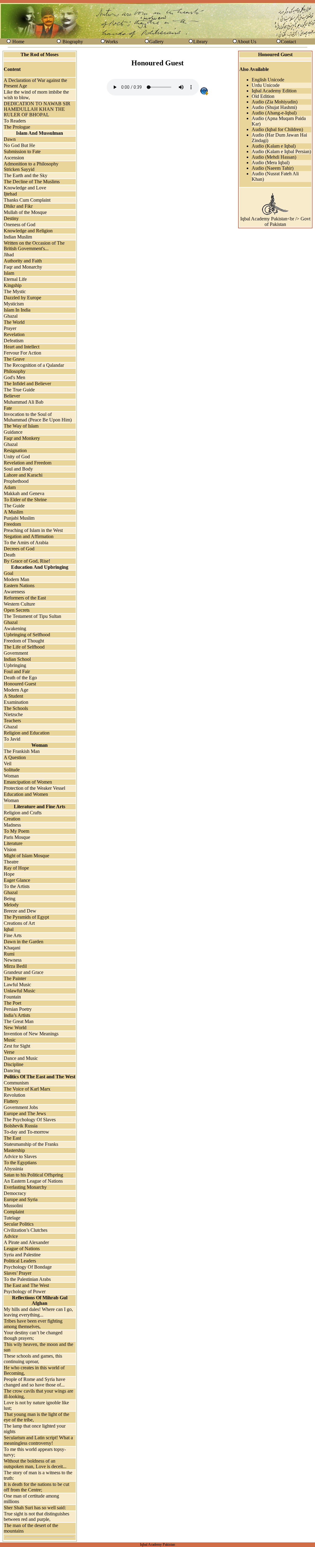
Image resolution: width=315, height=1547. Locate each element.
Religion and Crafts (23, 812)
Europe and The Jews (25, 1113)
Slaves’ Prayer (17, 1273)
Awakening (15, 628)
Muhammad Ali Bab (23, 402)
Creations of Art (19, 923)
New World (15, 1027)
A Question (15, 757)
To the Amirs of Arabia (26, 542)
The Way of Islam (21, 425)
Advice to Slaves (20, 1156)
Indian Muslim (18, 236)
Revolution (14, 1095)
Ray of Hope (16, 867)
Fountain (12, 996)
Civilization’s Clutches (25, 1230)
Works (111, 41)
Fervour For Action (22, 352)
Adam (10, 487)
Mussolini (13, 1205)
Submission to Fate (22, 151)
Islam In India (17, 309)
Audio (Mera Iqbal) (270, 162)
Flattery (11, 1101)
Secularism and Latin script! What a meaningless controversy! (38, 1440)
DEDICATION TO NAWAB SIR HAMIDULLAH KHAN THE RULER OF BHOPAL (37, 109)
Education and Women (26, 794)
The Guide (14, 505)
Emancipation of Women (28, 782)
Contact (288, 41)
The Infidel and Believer (27, 383)
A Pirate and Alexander (26, 1242)
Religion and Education (27, 732)
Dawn (10, 139)
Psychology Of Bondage (28, 1267)
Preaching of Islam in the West (33, 530)
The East (12, 1138)
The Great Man (19, 1021)
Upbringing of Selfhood (27, 634)
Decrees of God (19, 548)
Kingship (13, 285)
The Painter (15, 978)
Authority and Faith (23, 260)
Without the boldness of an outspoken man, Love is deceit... (35, 1463)
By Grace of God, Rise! (27, 561)
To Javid (12, 739)
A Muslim (13, 511)
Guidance (13, 432)
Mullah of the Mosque (25, 212)
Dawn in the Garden (23, 941)
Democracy (15, 1193)
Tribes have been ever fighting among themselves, (33, 1323)
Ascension (14, 157)
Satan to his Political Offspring (33, 1174)
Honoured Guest (20, 683)
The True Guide (19, 389)
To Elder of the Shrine (25, 499)
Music (10, 1039)
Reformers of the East (25, 597)
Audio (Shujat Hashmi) (274, 107)
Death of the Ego (20, 677)
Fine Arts (13, 935)
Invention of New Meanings (31, 1033)
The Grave (14, 359)
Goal (8, 573)
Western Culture (19, 604)
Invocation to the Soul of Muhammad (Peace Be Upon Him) (38, 417)
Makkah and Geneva (24, 493)
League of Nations (22, 1248)
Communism (16, 1082)
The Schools (16, 708)
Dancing (12, 1070)
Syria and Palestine (22, 1254)
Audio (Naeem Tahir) (272, 168)
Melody (11, 904)
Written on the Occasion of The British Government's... (34, 245)
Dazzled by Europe (22, 297)
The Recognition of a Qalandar (34, 365)
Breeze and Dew (20, 910)
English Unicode (268, 79)
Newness (13, 960)
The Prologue (17, 127)
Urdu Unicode (266, 85)
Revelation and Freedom (27, 462)
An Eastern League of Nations (33, 1181)
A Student (13, 696)
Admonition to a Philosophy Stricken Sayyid (31, 166)
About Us (246, 41)
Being (9, 898)
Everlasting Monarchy (25, 1187)
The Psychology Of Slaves (30, 1119)
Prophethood (16, 481)
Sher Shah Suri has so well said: (35, 1507)
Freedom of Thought (24, 640)
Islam (9, 273)
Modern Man (16, 579)
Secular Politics (19, 1224)
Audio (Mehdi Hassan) (274, 157)
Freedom (12, 524)
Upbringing (15, 665)
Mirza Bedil (15, 966)
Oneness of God (19, 224)
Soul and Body (18, 468)
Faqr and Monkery (22, 438)
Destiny (11, 218)
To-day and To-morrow (26, 1131)
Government (16, 653)
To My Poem (16, 831)
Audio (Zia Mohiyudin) (274, 101)
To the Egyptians (20, 1162)
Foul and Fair (17, 671)
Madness (12, 825)
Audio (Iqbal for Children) (277, 129)
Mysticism (14, 303)
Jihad (9, 254)
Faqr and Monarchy (23, 266)
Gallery (156, 41)
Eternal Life (15, 279)
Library (200, 41)
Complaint (14, 1211)
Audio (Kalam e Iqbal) (274, 146)
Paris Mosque (17, 837)
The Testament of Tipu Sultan (32, 616)
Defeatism (13, 340)
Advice (11, 1236)
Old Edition (263, 96)
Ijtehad (10, 193)
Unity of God (17, 456)
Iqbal (9, 929)
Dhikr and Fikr (18, 206)
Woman (11, 775)
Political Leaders (20, 1260)
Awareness (14, 591)
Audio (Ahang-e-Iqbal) (274, 112)
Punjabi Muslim (19, 518)
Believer (12, 395)
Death (9, 554)
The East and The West (26, 1285)
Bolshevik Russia (21, 1125)
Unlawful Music (19, 990)
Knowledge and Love (25, 187)
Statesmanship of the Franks (31, 1144)
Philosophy (15, 371)
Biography (72, 41)
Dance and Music (21, 1058)
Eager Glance (17, 880)
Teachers (12, 720)
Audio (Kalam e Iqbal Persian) (281, 151)
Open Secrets (17, 610)
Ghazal (11, 316)
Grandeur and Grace (23, 972)
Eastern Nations (19, 585)
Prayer (10, 328)
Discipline (13, 1064)
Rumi (9, 953)
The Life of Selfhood (24, 646)
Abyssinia (13, 1168)
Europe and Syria (21, 1199)
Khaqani (12, 947)
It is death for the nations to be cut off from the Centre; (36, 1487)
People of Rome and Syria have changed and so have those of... (34, 1382)
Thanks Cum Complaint (27, 200)
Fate (8, 408)
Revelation (14, 334)
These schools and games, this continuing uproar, (33, 1358)
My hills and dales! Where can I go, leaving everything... (38, 1312)
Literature (13, 843)
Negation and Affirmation (29, 536)
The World (14, 322)
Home (18, 41)
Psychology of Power (25, 1291)
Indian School (17, 659)
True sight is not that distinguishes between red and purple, (36, 1516)
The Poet (12, 1003)
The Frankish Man (22, 751)
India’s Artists (17, 1015)
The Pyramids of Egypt (26, 917)
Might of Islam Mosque (26, 855)
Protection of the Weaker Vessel (34, 788)
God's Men (14, 377)
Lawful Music (17, 984)
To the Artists (17, 886)
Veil (7, 763)
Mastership (14, 1150)
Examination (16, 702)
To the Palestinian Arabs (27, 1279)
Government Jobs (21, 1107)
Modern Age (16, 689)
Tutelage (12, 1217)
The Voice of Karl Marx (27, 1088)
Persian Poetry (18, 1009)
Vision (10, 849)
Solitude (12, 769)
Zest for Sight (17, 1046)
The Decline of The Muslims (32, 181)
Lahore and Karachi (23, 475)
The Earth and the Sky (25, 175)
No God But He (19, 145)
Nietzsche (13, 714)
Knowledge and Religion (28, 230)
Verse (9, 1052)
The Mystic (15, 291)
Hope (9, 874)
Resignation (15, 450)
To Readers (15, 120)
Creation (12, 818)
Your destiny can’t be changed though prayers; (33, 1335)
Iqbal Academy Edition (274, 90)
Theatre (11, 861)
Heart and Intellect (21, 346)
